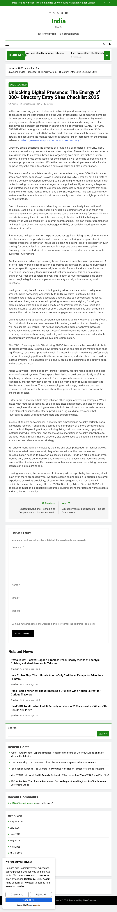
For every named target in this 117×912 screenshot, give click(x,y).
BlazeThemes (89, 900)
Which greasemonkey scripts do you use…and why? (51, 140)
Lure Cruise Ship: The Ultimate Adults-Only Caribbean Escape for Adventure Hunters (53, 762)
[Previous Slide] (105, 3)
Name (16, 584)
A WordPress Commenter (23, 803)
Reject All (40, 894)
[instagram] (54, 13)
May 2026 (15, 840)
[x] (58, 13)
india (58, 21)
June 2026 (15, 834)
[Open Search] (104, 44)
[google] (62, 13)
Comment (18, 547)
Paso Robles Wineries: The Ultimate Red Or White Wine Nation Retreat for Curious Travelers (54, 3)
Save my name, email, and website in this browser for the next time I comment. (55, 623)
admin (15, 103)
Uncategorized (18, 84)
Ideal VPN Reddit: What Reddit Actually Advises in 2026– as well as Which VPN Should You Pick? (60, 775)
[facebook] (50, 13)
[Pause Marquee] (107, 55)
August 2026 (16, 821)
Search (12, 727)
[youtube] (66, 13)
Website (16, 610)
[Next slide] (109, 3)
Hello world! (47, 803)
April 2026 (15, 846)
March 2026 (16, 853)
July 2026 (15, 828)
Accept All (29, 899)
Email (16, 597)
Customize (17, 894)
